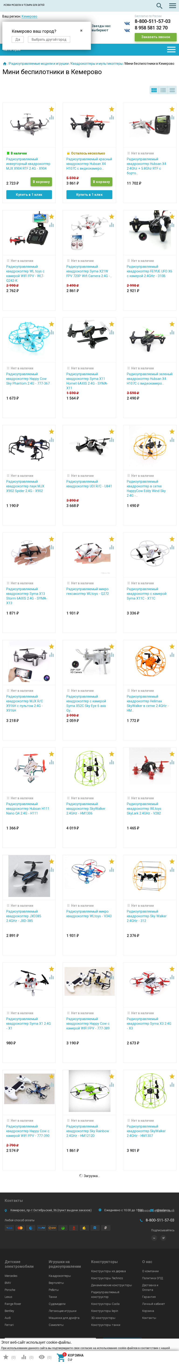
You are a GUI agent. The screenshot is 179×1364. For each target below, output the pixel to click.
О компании (150, 1271)
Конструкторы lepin (104, 1311)
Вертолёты (56, 1283)
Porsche (10, 1290)
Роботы (54, 1290)
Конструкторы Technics (107, 1278)
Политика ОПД (152, 1278)
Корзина (148, 1311)
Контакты (149, 1318)
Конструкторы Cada (105, 1304)
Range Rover (13, 1304)
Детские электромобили (19, 1264)
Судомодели (57, 1304)
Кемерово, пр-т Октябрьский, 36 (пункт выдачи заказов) (51, 1210)
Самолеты (56, 1325)
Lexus (8, 1297)
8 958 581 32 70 (151, 28)
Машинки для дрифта (64, 1318)
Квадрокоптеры (60, 1276)
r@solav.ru (163, 1210)
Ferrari (9, 1325)
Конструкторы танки (105, 1325)
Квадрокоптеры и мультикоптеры (97, 63)
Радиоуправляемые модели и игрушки (39, 63)
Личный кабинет (153, 1304)
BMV (8, 1283)
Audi (8, 1318)
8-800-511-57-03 (152, 21)
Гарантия (149, 1297)
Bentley (9, 1311)
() (9, 1357)
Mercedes (11, 1276)
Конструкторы (104, 1262)
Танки (53, 1297)
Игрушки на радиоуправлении (65, 1264)
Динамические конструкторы (111, 1285)
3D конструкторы (103, 1318)
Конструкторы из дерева (108, 1271)
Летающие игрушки (62, 1311)
